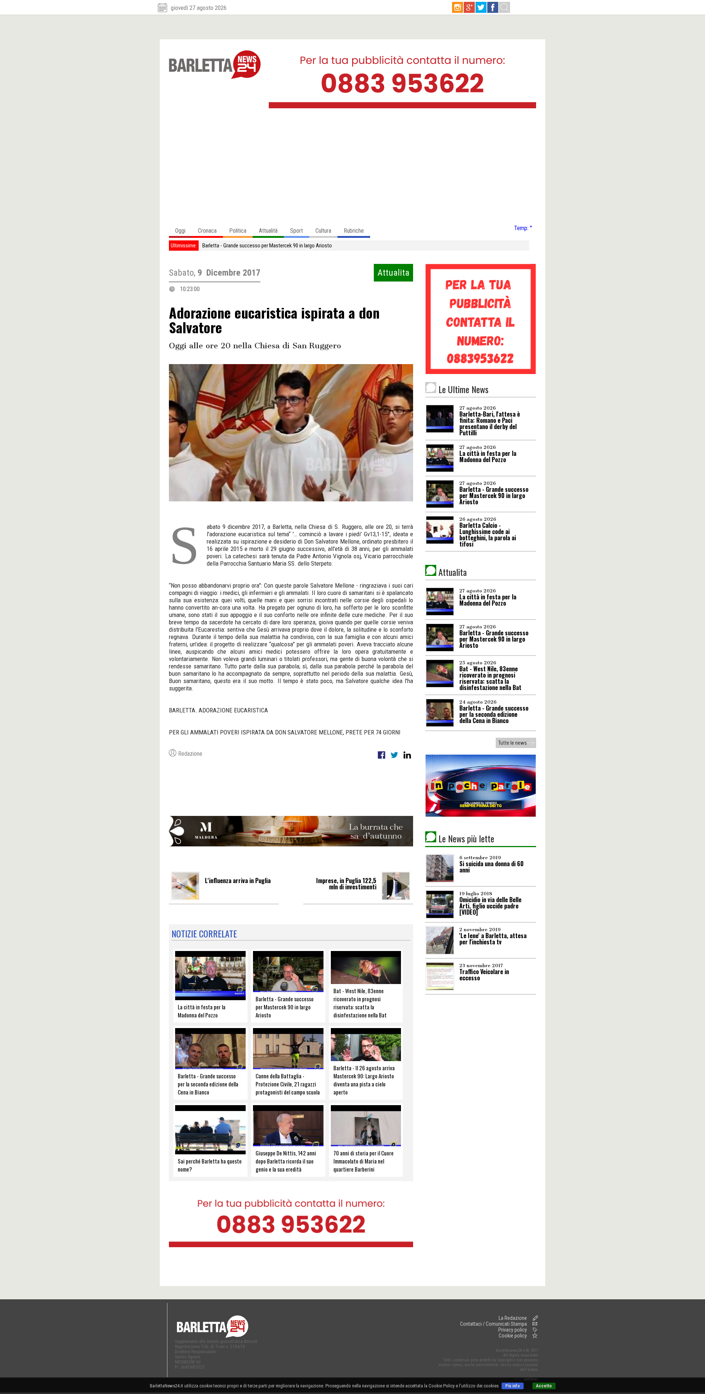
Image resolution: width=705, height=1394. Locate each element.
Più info (512, 1385)
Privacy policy (512, 1330)
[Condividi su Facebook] (382, 759)
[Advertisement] (352, 168)
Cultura (323, 230)
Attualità (268, 230)
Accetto (544, 1385)
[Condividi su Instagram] (407, 759)
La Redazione (513, 1318)
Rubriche (354, 230)
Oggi (180, 230)
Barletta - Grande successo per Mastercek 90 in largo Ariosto (267, 245)
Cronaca (207, 230)
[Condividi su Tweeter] (394, 759)
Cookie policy (513, 1336)
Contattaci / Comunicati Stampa (493, 1324)
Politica (237, 230)
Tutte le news (512, 743)
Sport (296, 230)
